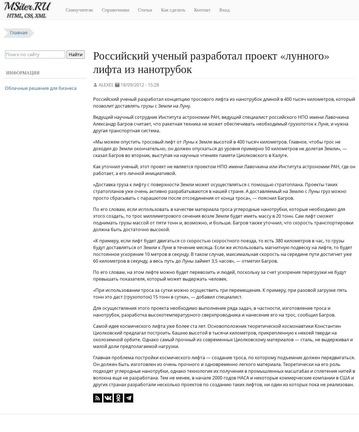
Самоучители (79, 9)
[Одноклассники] (118, 397)
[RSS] (97, 397)
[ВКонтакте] (107, 397)
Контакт (202, 9)
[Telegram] (128, 397)
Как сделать (173, 9)
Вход (224, 9)
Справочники (115, 9)
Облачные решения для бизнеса (41, 88)
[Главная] (30, 10)
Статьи (145, 9)
